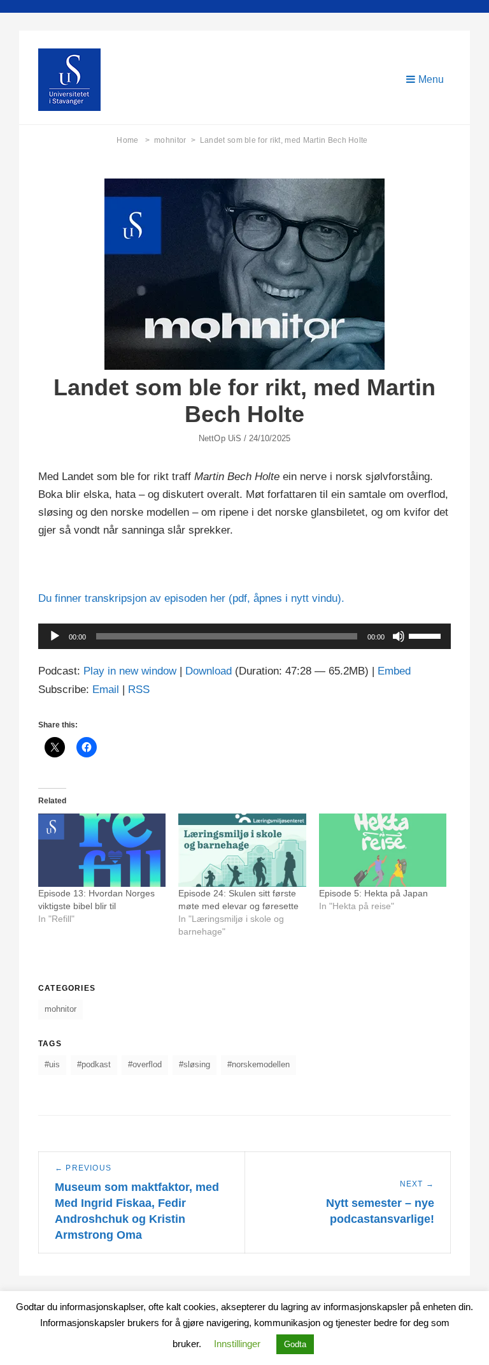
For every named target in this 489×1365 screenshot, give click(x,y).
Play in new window (129, 671)
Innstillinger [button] (237, 1343)
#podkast (94, 1064)
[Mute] (398, 636)
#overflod (145, 1064)
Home (133, 140)
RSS (139, 689)
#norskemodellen (258, 1064)
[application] (244, 636)
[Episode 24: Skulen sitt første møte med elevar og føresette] (242, 850)
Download (208, 671)
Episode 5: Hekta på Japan (373, 893)
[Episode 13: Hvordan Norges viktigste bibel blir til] (102, 850)
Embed (394, 671)
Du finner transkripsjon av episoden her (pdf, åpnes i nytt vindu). (191, 598)
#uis (52, 1064)
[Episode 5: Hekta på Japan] (382, 850)
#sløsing (194, 1064)
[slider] (426, 635)
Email (105, 689)
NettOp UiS (220, 438)
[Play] (54, 636)
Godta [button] (295, 1344)
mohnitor (174, 140)
